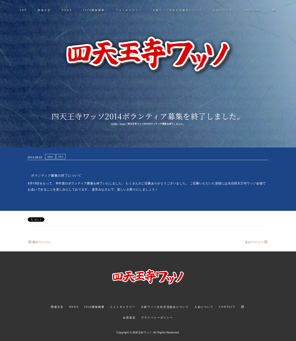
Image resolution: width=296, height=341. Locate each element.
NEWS (67, 10)
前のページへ (41, 242)
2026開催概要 (94, 10)
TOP (23, 10)
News (122, 123)
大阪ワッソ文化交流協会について (177, 10)
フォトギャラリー (129, 10)
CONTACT (252, 10)
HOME (114, 123)
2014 (60, 156)
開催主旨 (44, 10)
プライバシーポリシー (157, 317)
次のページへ (254, 242)
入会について (223, 10)
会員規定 (129, 317)
